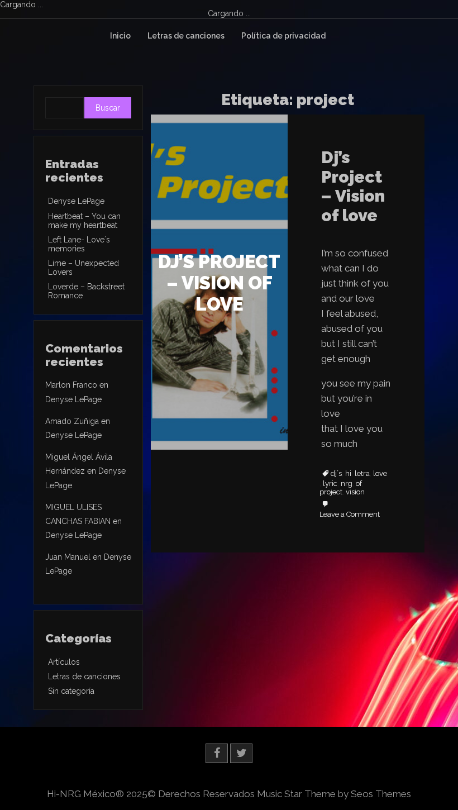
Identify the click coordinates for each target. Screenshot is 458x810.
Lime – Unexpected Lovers (83, 268)
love (380, 474)
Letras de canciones (186, 35)
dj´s (336, 474)
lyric (330, 484)
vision (355, 492)
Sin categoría (71, 691)
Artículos (64, 661)
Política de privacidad (283, 35)
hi (348, 474)
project (330, 492)
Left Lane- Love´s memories (79, 244)
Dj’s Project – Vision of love (353, 186)
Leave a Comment (349, 515)
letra (362, 474)
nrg (346, 484)
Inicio (120, 35)
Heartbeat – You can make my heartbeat (84, 221)
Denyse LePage (76, 201)
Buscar (108, 107)
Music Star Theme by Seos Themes (334, 793)
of (359, 484)
